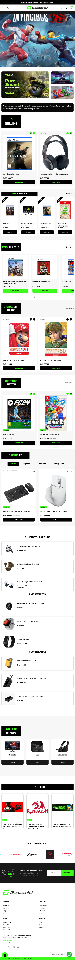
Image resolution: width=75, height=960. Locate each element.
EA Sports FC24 (8, 434)
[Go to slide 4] (35, 297)
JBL (37, 755)
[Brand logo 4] (49, 854)
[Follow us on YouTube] (18, 947)
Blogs (5, 911)
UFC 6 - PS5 (6, 223)
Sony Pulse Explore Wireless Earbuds (29, 582)
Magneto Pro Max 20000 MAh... (28, 661)
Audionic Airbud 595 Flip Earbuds (28, 564)
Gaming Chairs (59, 464)
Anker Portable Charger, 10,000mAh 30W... (32, 678)
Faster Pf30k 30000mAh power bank (30, 696)
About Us (6, 906)
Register (41, 925)
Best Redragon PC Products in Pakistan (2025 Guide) (36, 826)
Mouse (13, 464)
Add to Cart (10, 232)
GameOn (12, 755)
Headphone (42, 464)
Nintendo (42, 908)
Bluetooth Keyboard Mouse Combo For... (17, 511)
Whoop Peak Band (23, 639)
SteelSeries (62, 755)
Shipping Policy (7, 922)
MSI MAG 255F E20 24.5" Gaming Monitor (28, 224)
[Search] (8, 8)
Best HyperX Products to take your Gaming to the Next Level (12, 826)
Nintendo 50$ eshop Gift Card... (51, 360)
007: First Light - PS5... (11, 174)
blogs (4, 820)
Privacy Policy (7, 927)
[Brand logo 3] (31, 854)
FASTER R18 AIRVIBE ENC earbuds (28, 546)
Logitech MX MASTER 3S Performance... (54, 511)
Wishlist (41, 927)
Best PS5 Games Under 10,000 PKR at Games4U (62, 825)
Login (40, 922)
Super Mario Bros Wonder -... (50, 434)
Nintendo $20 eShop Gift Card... (14, 360)
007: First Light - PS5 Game (45, 224)
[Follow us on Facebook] (5, 947)
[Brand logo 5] (66, 854)
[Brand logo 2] (13, 854)
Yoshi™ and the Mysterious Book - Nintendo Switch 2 (63, 224)
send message (8, 940)
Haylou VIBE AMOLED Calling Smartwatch (31, 603)
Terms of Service (8, 930)
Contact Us (6, 908)
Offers (5, 913)
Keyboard (26, 464)
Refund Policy (7, 925)
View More (69, 194)
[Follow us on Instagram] (14, 947)
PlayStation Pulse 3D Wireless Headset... (54, 174)
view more (68, 308)
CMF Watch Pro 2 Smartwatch (27, 621)
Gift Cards (42, 911)
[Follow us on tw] (9, 947)
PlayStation (43, 906)
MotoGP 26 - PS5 (37, 282)
